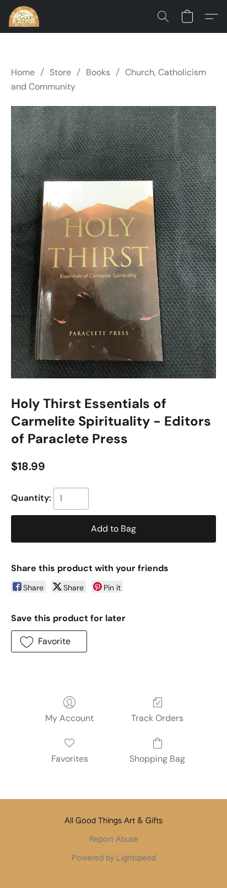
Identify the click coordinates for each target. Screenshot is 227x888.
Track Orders (157, 718)
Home (23, 72)
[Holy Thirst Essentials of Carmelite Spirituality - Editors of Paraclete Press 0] (113, 242)
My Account (69, 718)
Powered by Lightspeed (114, 858)
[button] (25, 16)
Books (98, 72)
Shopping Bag (157, 758)
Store (60, 72)
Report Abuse (113, 840)
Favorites (69, 758)
